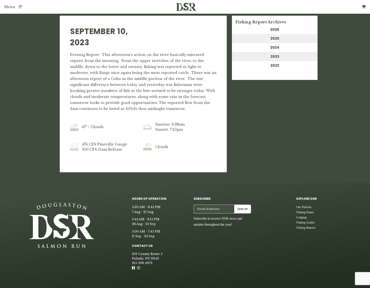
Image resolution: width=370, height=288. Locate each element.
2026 (274, 29)
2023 (274, 56)
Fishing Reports (305, 227)
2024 (274, 47)
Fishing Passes (305, 212)
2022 (274, 65)
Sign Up (242, 209)
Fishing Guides (305, 222)
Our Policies (303, 207)
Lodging (301, 217)
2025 (274, 38)
